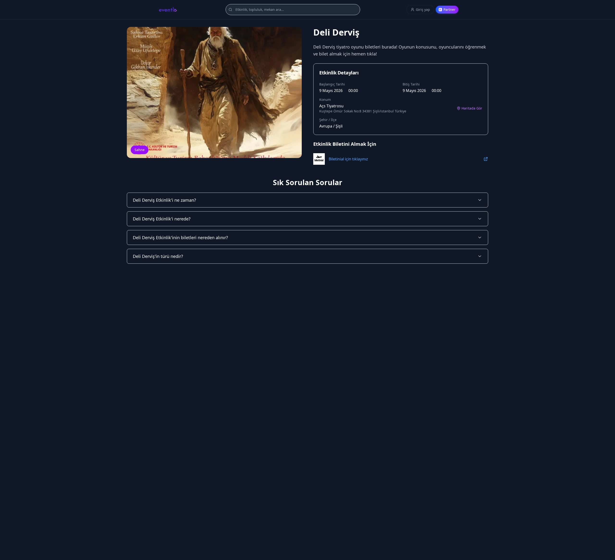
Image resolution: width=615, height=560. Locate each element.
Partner (449, 9)
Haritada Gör (471, 108)
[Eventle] (168, 9)
